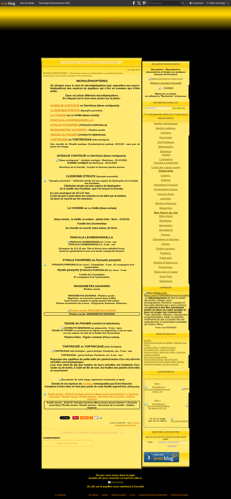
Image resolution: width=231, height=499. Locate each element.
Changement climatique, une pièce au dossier (161, 364)
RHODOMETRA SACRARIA (68, 129)
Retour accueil (115, 19)
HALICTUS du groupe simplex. (155, 357)
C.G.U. (132, 495)
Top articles (93, 495)
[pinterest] (144, 3)
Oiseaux (165, 234)
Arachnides (165, 137)
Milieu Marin (166, 216)
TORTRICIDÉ (59, 139)
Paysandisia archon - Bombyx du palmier (159, 350)
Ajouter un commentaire (67, 443)
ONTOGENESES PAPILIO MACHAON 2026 (161, 359)
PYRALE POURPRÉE (64, 125)
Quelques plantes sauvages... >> (107, 62)
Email (150, 442)
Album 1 (157, 384)
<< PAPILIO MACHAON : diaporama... (76, 62)
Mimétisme (166, 220)
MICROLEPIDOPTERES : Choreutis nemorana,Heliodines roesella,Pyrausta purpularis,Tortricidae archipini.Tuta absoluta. (83, 74)
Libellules (165, 198)
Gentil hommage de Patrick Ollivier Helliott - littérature (164, 362)
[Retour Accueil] (115, 482)
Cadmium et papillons (152, 355)
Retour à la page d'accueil (165, 83)
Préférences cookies (179, 495)
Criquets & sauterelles (166, 162)
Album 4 (157, 400)
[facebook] (134, 3)
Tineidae (87, 383)
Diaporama (166, 170)
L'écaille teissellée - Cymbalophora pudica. (160, 348)
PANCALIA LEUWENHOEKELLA (71, 120)
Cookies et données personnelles (153, 495)
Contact (168, 88)
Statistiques (165, 281)
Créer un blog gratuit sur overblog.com (161, 457)
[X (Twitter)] (139, 3)
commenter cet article (125, 425)
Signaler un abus (118, 495)
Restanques (165, 267)
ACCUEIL (147, 340)
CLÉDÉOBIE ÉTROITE (65, 110)
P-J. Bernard (60, 495)
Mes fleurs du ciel (166, 212)
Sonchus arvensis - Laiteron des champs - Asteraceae (164, 352)
